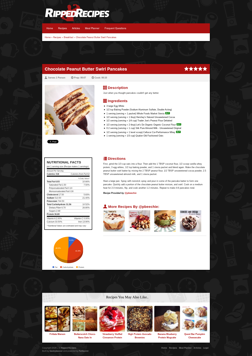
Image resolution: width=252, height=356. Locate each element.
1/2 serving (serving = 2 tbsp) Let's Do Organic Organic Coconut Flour (141, 124)
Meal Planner (92, 28)
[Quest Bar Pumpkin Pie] (114, 221)
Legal (205, 347)
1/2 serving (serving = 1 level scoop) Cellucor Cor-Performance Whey (140, 132)
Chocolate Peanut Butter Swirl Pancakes (96, 37)
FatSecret (83, 350)
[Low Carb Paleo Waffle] (139, 221)
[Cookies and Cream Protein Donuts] (190, 221)
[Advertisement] (126, 52)
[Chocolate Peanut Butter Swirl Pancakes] (68, 107)
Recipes (62, 28)
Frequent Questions (115, 28)
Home (49, 28)
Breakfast (68, 37)
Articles (76, 28)
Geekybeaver (56, 350)
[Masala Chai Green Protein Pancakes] (165, 221)
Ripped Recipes (77, 14)
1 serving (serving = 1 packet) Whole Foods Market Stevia (135, 113)
